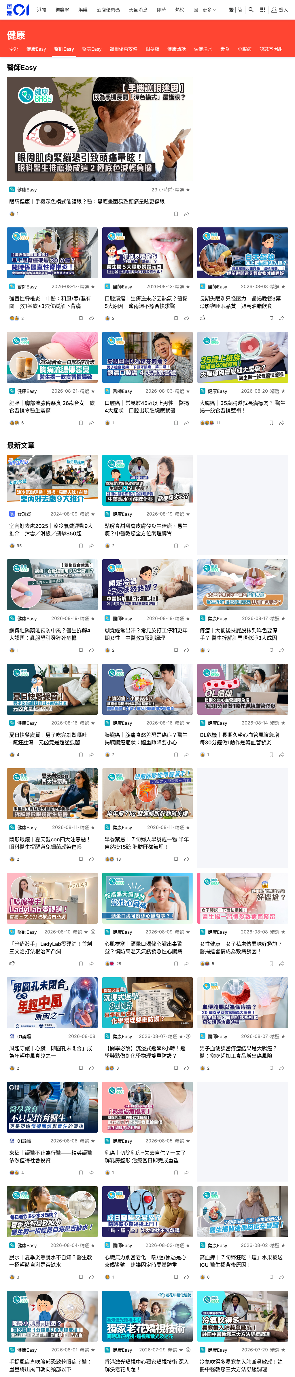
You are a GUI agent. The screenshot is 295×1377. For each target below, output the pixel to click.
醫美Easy (92, 49)
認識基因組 (271, 49)
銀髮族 (152, 49)
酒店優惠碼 (108, 10)
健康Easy (36, 49)
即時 (161, 10)
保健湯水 (203, 49)
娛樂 (83, 10)
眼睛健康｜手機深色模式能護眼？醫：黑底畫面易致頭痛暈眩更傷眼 (87, 202)
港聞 (41, 10)
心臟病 (244, 49)
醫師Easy (64, 49)
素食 (225, 49)
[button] (176, 214)
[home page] (18, 10)
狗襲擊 (62, 10)
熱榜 (179, 10)
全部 (13, 49)
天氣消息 (138, 10)
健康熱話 (176, 49)
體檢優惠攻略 (123, 49)
